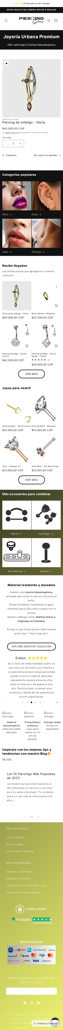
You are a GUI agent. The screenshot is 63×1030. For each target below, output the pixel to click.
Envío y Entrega (14, 844)
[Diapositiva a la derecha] (38, 816)
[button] (6, 20)
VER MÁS (31, 374)
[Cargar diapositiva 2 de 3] (31, 702)
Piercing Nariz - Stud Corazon (16, 426)
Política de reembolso (43, 1018)
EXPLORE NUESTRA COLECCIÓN (31, 646)
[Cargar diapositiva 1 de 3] (28, 702)
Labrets (44, 571)
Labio (5, 251)
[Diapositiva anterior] (22, 702)
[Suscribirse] (53, 991)
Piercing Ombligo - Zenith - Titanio (15, 355)
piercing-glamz (18, 1014)
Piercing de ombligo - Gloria (15, 313)
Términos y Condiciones (19, 871)
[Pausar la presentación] (57, 702)
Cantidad (6, 137)
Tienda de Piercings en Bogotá (22, 892)
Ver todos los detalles (45, 155)
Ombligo (36, 251)
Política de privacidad (22, 1023)
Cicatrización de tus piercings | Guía (26, 885)
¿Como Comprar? (15, 837)
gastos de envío (12, 132)
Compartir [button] (11, 155)
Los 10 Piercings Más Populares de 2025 (31, 776)
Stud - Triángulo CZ (11, 466)
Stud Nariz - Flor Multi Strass (45, 466)
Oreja (35, 214)
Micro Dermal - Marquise (43, 313)
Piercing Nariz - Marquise (44, 426)
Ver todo (6, 759)
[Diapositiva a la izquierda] (24, 816)
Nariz (5, 214)
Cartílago (44, 533)
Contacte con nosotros (18, 878)
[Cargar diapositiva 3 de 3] (35, 702)
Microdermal (15, 571)
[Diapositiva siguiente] (40, 702)
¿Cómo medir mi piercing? (20, 851)
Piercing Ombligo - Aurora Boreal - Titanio (44, 355)
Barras (15, 533)
